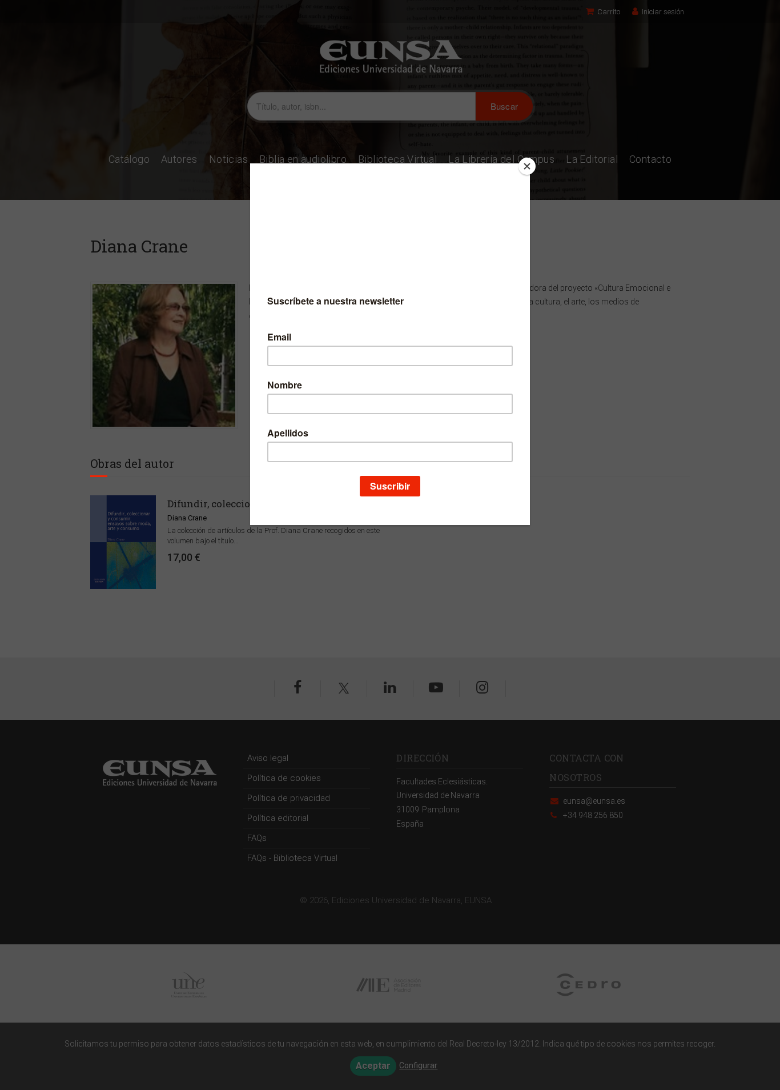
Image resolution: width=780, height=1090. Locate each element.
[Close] (527, 166)
